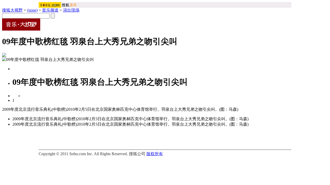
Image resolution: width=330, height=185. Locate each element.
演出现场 (71, 10)
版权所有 (154, 154)
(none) (32, 10)
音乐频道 (50, 10)
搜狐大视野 (12, 10)
